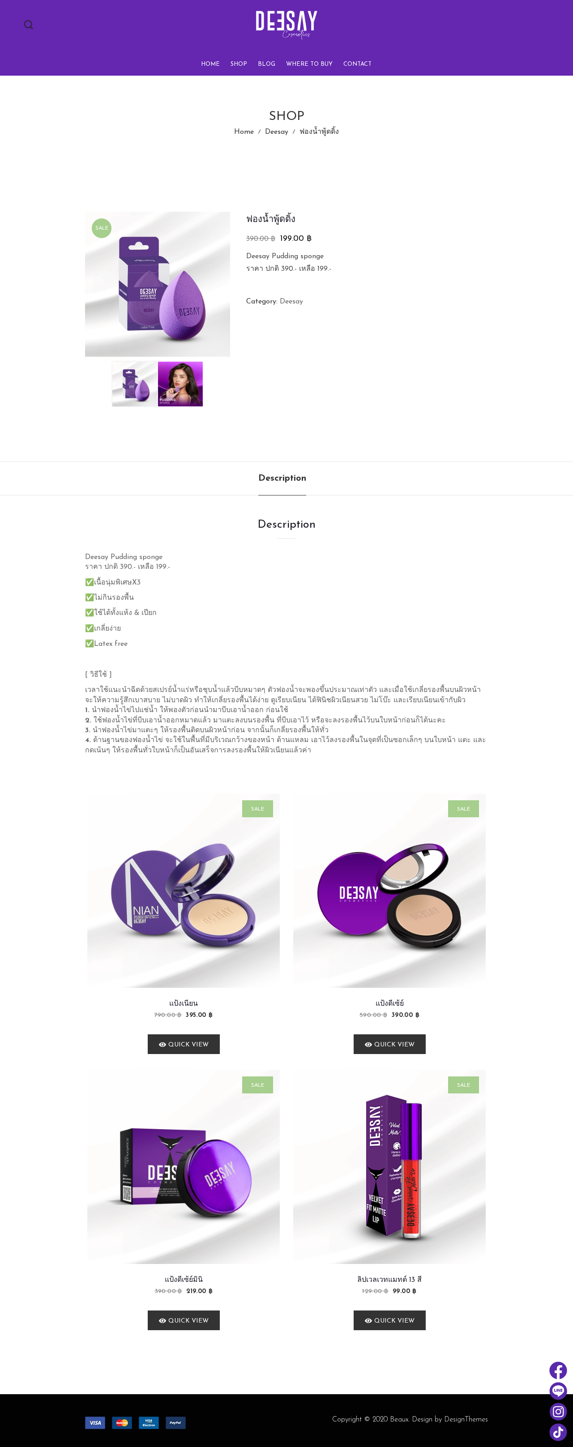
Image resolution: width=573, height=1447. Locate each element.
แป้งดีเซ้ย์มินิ (184, 1280)
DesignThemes (466, 1419)
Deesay (276, 132)
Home (244, 132)
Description (282, 478)
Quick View (188, 1044)
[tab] (282, 478)
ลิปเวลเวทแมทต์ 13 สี (389, 1280)
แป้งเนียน (183, 1003)
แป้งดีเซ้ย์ (390, 1003)
